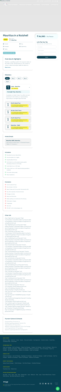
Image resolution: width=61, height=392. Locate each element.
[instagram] (53, 1)
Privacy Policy (14, 341)
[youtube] (57, 1)
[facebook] (55, 1)
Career (17, 340)
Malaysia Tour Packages (34, 348)
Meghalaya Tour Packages (26, 355)
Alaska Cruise (14, 368)
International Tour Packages (25, 4)
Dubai (16, 374)
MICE (38, 1)
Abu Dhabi (5, 374)
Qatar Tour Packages (47, 347)
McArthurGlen (24, 374)
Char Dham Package (27, 363)
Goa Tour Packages (16, 355)
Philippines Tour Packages (23, 348)
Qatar (13, 374)
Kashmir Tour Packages (23, 357)
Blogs (41, 1)
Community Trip (54, 4)
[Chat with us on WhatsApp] (58, 389)
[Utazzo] (5, 4)
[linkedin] (48, 384)
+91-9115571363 (47, 1)
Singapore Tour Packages (36, 347)
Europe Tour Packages (34, 350)
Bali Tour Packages (16, 347)
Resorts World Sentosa (47, 374)
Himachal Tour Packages (37, 355)
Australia (22, 376)
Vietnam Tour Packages (12, 348)
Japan (40, 374)
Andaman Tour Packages (34, 357)
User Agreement (36, 340)
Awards (21, 340)
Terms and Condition (28, 340)
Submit (46, 57)
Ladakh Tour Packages (47, 355)
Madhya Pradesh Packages (8, 363)
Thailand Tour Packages (25, 347)
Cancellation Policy (6, 341)
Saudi (29, 374)
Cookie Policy (52, 340)
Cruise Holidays (36, 4)
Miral (19, 374)
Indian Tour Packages (13, 4)
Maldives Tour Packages (24, 350)
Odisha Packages (18, 363)
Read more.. (8, 67)
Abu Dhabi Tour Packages (13, 350)
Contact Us (13, 340)
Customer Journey (44, 340)
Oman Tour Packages (44, 348)
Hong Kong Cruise (6, 368)
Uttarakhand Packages (36, 363)
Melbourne (33, 374)
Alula (37, 374)
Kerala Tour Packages (7, 355)
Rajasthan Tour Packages (13, 357)
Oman (9, 374)
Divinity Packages (45, 4)
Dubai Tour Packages (7, 347)
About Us (5, 340)
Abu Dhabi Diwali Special (15, 376)
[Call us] (51, 384)
